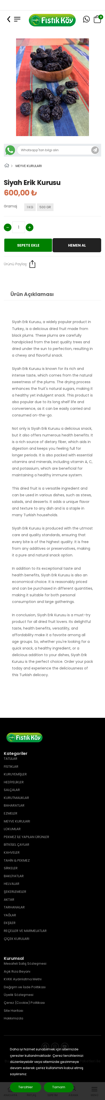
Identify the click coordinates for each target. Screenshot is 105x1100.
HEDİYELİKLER (14, 782)
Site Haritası (13, 1010)
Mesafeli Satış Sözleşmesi (25, 963)
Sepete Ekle (28, 245)
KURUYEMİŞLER (15, 774)
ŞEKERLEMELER (15, 891)
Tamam (58, 1087)
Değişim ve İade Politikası (25, 987)
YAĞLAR (10, 915)
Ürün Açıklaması (32, 294)
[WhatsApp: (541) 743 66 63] (86, 19)
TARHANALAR (14, 907)
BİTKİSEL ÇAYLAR (16, 844)
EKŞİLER (10, 922)
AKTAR (9, 899)
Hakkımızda (13, 1018)
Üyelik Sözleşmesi (18, 994)
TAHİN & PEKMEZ (17, 860)
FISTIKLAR (11, 766)
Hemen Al (77, 245)
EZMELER (10, 813)
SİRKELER (11, 868)
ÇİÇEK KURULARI (16, 938)
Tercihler (25, 1087)
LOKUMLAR (12, 829)
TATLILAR (10, 758)
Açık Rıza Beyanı (17, 971)
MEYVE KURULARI (29, 165)
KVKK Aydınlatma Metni (23, 979)
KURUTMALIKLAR (16, 797)
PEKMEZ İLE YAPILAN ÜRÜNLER (26, 836)
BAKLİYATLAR (14, 876)
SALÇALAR (12, 789)
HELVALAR (11, 883)
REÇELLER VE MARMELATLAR (25, 930)
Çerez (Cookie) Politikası (24, 1002)
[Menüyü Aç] (17, 19)
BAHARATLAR (14, 805)
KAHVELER (12, 852)
